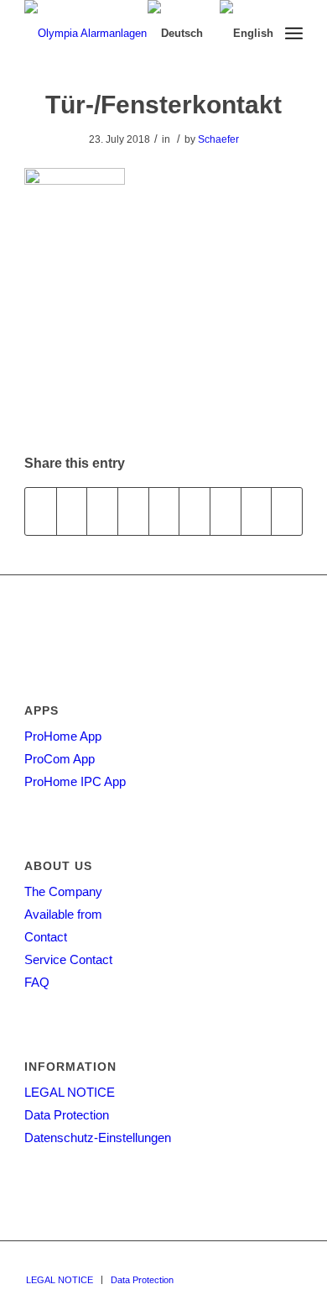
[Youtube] (290, 1262)
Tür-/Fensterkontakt (163, 104)
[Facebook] (265, 1262)
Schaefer (218, 139)
